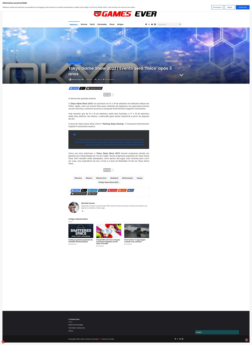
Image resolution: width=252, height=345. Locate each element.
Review (84, 24)
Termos (70, 331)
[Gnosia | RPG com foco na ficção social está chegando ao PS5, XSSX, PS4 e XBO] (108, 231)
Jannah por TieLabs (108, 339)
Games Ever (102, 178)
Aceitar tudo (243, 7)
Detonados (102, 24)
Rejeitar (229, 7)
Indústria (114, 178)
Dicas (112, 24)
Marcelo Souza (76, 79)
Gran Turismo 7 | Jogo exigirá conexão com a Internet (134, 241)
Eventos (79, 178)
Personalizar (217, 7)
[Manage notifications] (246, 339)
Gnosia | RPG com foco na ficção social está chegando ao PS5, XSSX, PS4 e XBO (108, 242)
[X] (82, 211)
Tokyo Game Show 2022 (109, 182)
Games (89, 178)
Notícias (73, 25)
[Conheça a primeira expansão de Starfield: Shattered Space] (80, 231)
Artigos (120, 24)
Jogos (140, 178)
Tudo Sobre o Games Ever (76, 328)
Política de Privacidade (75, 325)
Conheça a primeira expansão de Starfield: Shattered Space (80, 241)
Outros (79, 63)
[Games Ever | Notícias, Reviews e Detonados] (115, 13)
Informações (128, 178)
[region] (126, 5)
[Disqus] (108, 278)
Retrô (92, 24)
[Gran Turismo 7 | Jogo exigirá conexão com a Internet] (136, 231)
